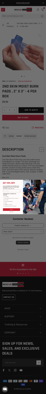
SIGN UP (11, 209)
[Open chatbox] (5, 389)
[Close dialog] (45, 180)
